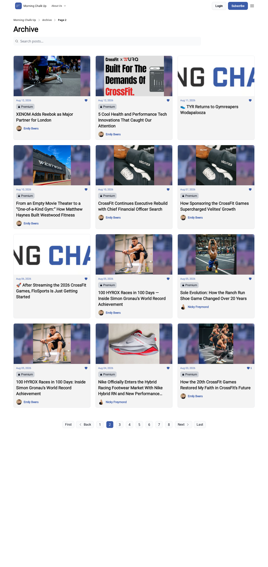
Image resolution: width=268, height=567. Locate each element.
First (68, 424)
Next (181, 424)
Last (200, 424)
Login (219, 6)
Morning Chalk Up (24, 20)
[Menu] (252, 5)
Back (87, 424)
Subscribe (238, 6)
